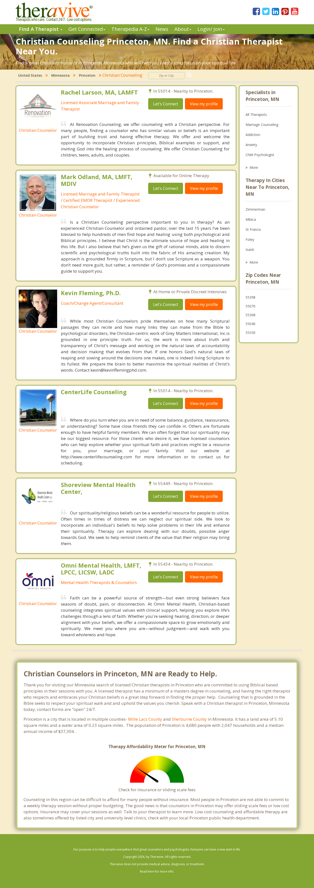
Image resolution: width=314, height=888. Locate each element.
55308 (250, 315)
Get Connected (85, 29)
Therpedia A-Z (129, 29)
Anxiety (251, 144)
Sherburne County (189, 719)
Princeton (87, 75)
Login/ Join (209, 29)
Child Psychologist (260, 154)
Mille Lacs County (145, 719)
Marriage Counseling (262, 124)
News (162, 29)
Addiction (253, 134)
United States (30, 75)
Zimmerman (255, 209)
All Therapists (256, 114)
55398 (250, 297)
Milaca (251, 219)
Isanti (250, 249)
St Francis (253, 229)
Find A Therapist (39, 29)
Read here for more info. (157, 871)
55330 (250, 332)
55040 (250, 323)
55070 (250, 306)
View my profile (204, 104)
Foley (250, 239)
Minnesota (60, 75)
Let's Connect (165, 104)
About (181, 29)
